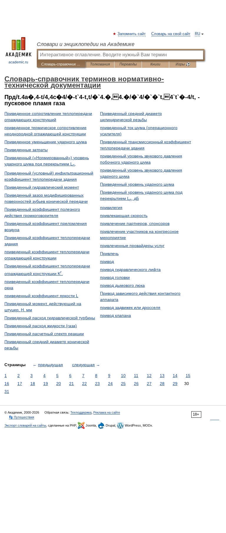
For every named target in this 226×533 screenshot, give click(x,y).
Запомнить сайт (132, 34)
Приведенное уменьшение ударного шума (45, 141)
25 (123, 383)
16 (6, 383)
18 (32, 383)
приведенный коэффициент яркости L (41, 295)
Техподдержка (81, 412)
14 (175, 375)
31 (6, 391)
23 (97, 383)
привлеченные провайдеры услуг (132, 245)
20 (58, 383)
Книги (155, 64)
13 (162, 375)
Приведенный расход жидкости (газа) (40, 325)
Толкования (100, 64)
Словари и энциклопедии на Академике (85, 44)
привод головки (115, 277)
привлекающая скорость (123, 215)
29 (175, 383)
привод (107, 261)
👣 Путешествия (21, 417)
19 (45, 383)
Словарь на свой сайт (170, 34)
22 (84, 383)
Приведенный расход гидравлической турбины (49, 317)
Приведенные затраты (26, 149)
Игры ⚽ (183, 64)
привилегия (111, 207)
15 (188, 375)
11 (136, 375)
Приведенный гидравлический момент (41, 187)
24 (110, 383)
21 (71, 383)
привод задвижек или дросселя (130, 307)
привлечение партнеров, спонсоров (135, 223)
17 (19, 383)
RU (197, 34)
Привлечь (109, 253)
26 (136, 383)
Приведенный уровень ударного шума (137, 184)
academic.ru (18, 62)
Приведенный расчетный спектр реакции (44, 333)
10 (123, 375)
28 (162, 383)
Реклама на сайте (106, 412)
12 (149, 375)
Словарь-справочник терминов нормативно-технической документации (61, 64)
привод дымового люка (122, 285)
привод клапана (115, 315)
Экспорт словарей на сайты (25, 425)
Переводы (128, 64)
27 (149, 383)
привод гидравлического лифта (130, 269)
